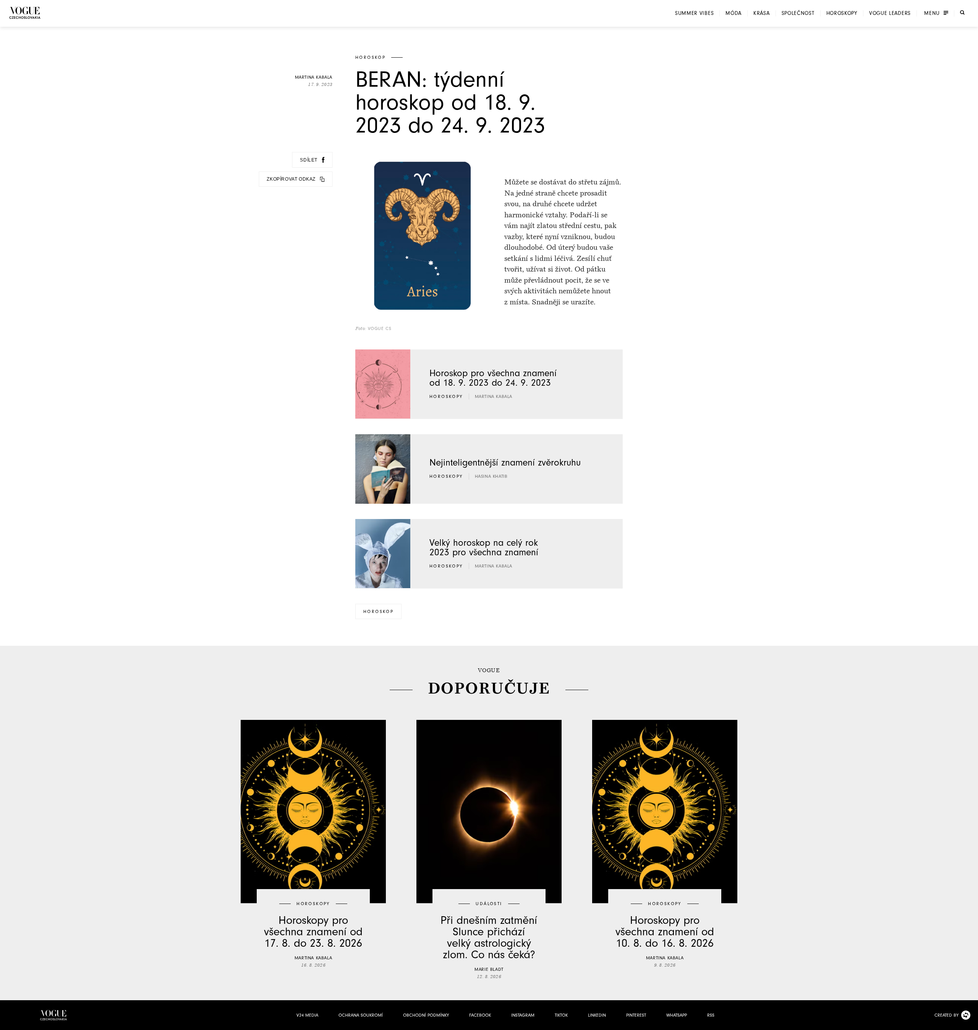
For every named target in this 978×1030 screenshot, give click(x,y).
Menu (932, 13)
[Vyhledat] (962, 12)
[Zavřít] (970, 1022)
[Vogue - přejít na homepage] (25, 12)
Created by (946, 1015)
